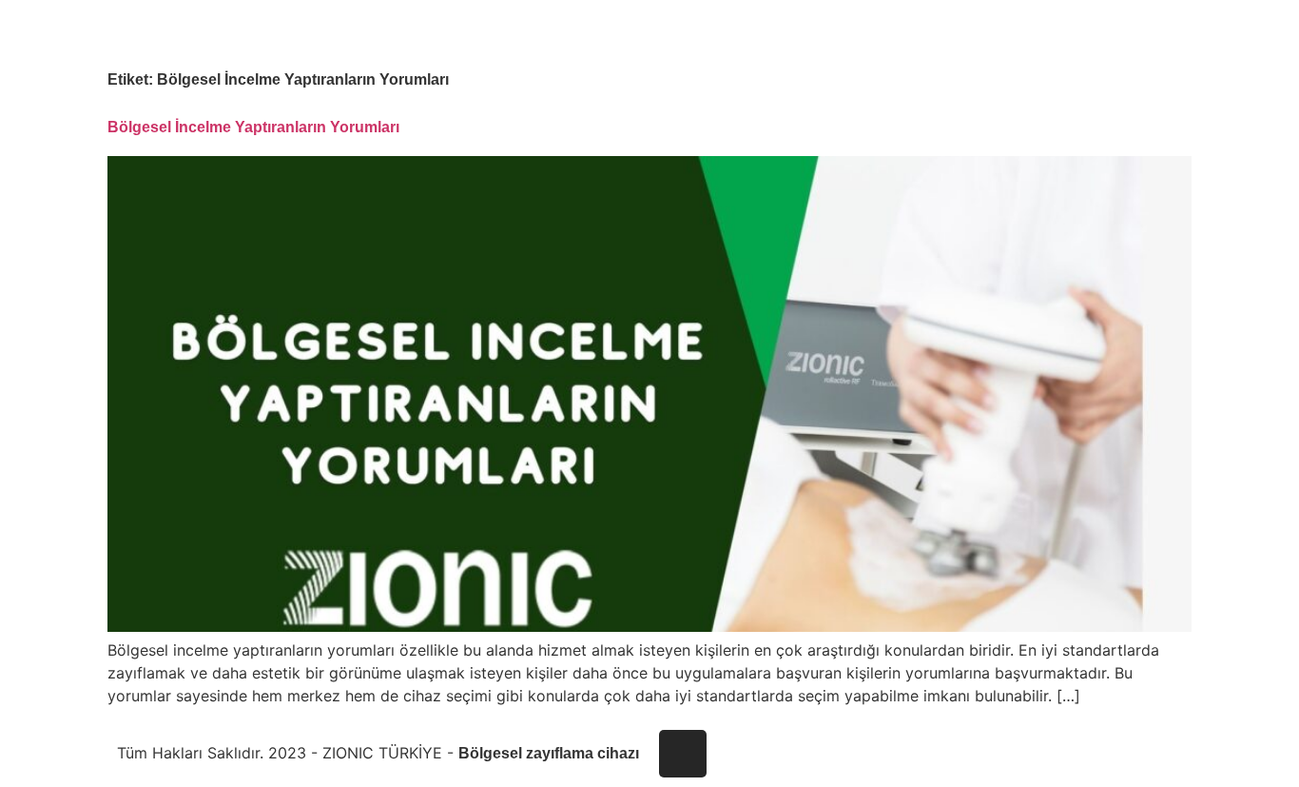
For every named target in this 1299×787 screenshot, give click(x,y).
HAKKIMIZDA (878, 31)
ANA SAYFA (795, 31)
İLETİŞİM (1152, 31)
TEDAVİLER (960, 31)
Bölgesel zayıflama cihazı (548, 753)
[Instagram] (683, 753)
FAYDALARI (1037, 31)
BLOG (1099, 31)
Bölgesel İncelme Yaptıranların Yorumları (253, 127)
